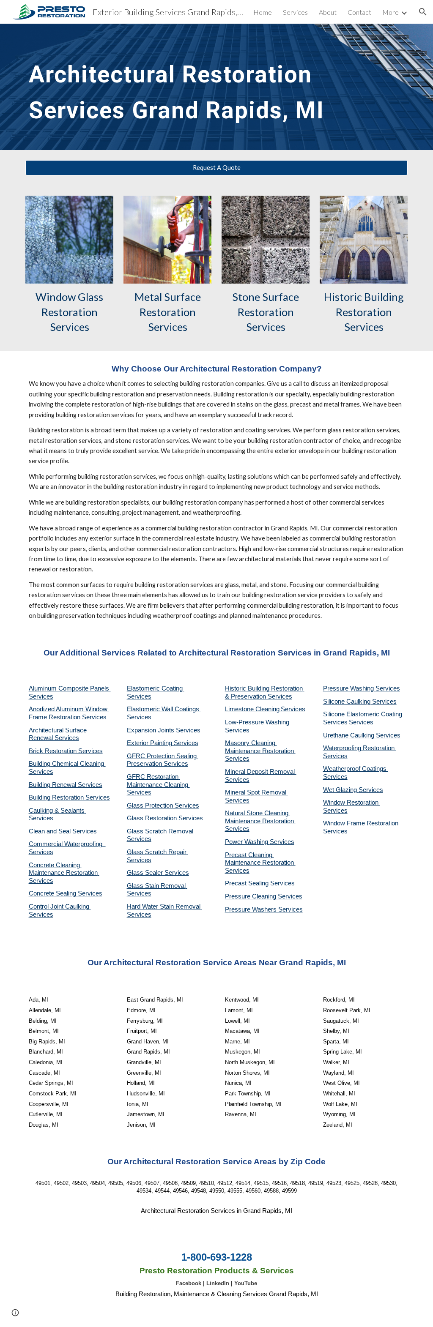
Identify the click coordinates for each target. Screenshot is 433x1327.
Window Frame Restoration (361, 823)
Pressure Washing (349, 688)
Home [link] (262, 12)
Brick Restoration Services (66, 751)
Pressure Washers (251, 909)
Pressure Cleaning (251, 896)
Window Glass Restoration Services (70, 311)
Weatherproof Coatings (355, 768)
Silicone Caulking (347, 701)
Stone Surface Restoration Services (266, 311)
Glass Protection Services (163, 805)
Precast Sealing (247, 883)
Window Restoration (351, 802)
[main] (184, 86)
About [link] (328, 12)
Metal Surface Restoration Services (168, 311)
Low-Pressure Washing (258, 722)
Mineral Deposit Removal (260, 771)
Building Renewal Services (65, 784)
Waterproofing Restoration (359, 748)
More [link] (390, 12)
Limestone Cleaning (252, 709)
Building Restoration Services (69, 797)
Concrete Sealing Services (65, 893)
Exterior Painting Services (162, 743)
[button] (423, 12)
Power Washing (247, 841)
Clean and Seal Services (63, 831)
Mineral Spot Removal (256, 792)
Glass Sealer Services (158, 872)
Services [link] (295, 12)
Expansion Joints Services (163, 730)
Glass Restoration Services (165, 818)
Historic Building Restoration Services (365, 311)
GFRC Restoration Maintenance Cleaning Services (158, 784)
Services (293, 709)
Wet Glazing (341, 789)
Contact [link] (359, 12)
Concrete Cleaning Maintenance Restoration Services (64, 873)
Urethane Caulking (349, 735)
